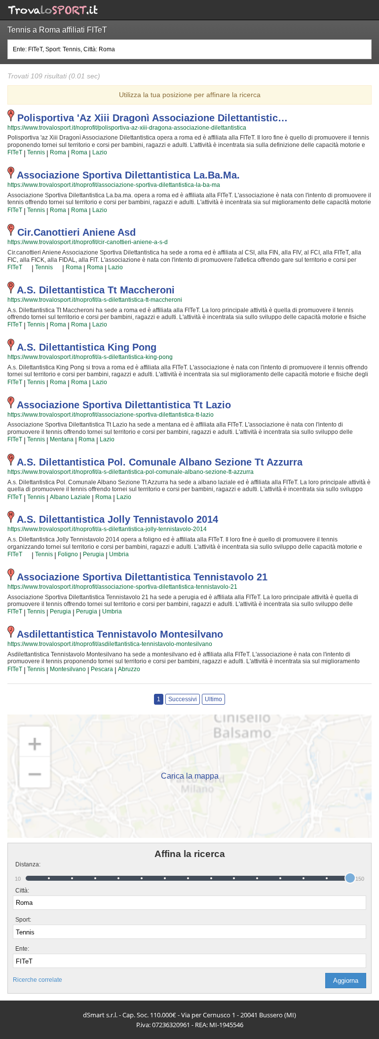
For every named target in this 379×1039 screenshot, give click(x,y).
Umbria (119, 554)
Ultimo (213, 699)
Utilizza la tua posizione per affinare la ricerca (190, 95)
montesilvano (68, 669)
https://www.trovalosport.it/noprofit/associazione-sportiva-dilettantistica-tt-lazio (110, 414)
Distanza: (24, 864)
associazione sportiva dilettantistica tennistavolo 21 (142, 577)
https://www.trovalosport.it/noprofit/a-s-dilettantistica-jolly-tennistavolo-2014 (107, 529)
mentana (62, 439)
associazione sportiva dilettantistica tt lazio (124, 404)
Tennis (36, 152)
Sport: (23, 919)
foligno (68, 554)
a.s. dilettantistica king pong (86, 347)
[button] (345, 980)
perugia (93, 554)
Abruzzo (129, 669)
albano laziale (70, 497)
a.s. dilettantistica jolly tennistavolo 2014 (117, 519)
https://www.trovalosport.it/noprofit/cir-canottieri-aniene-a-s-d (87, 242)
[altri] (27, 268)
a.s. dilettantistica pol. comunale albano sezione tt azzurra (160, 462)
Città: (22, 890)
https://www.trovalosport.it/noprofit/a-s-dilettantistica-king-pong (90, 357)
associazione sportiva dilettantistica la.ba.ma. (128, 175)
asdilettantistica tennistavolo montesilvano (120, 634)
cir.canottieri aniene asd (76, 232)
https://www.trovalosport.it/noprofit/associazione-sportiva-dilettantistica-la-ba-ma (113, 184)
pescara (102, 669)
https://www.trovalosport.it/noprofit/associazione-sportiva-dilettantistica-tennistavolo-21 (122, 586)
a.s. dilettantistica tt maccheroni (96, 290)
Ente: (22, 948)
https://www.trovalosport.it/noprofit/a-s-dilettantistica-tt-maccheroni (94, 299)
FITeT (14, 152)
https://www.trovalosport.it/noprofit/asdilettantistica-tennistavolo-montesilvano (109, 644)
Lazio (99, 152)
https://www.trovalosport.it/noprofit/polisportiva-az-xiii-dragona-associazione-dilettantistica (126, 127)
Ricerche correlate (37, 979)
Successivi (182, 699)
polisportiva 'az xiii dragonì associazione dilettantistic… (152, 117)
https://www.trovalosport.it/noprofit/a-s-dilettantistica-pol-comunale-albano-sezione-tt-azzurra (130, 471)
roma (58, 152)
